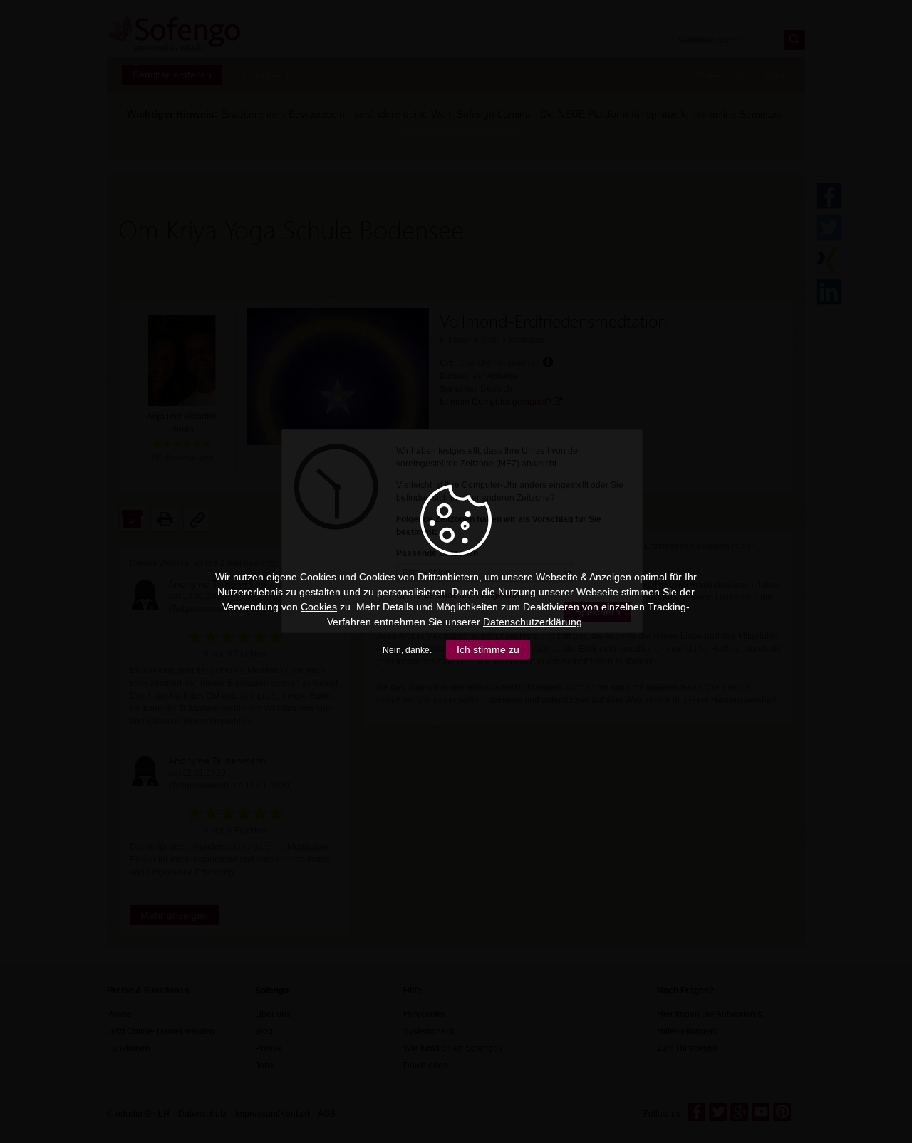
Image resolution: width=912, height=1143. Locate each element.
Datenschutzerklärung (532, 621)
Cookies (319, 606)
